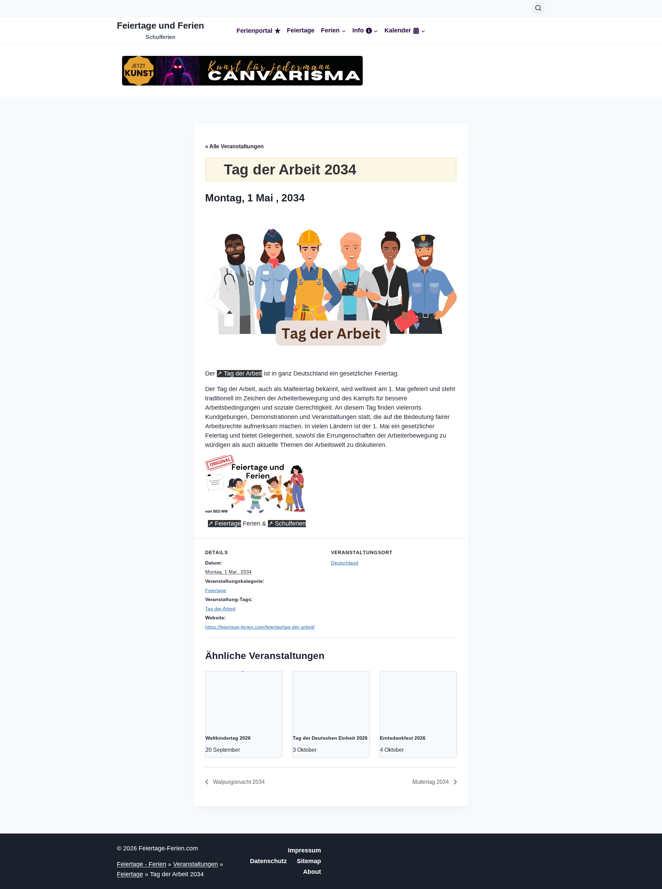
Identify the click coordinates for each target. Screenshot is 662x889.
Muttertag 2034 (431, 782)
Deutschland (344, 563)
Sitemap (309, 861)
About (312, 871)
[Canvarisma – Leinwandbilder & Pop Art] (242, 71)
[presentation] (243, 700)
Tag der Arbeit (243, 373)
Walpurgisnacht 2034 (238, 782)
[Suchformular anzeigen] (538, 8)
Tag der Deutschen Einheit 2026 (330, 738)
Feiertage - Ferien (141, 864)
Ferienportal (254, 30)
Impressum (304, 850)
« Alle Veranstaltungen (234, 146)
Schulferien (290, 523)
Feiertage (300, 30)
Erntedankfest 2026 (402, 738)
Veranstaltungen (195, 864)
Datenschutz (268, 861)
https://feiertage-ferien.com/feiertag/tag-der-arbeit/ (260, 627)
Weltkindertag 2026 (228, 738)
